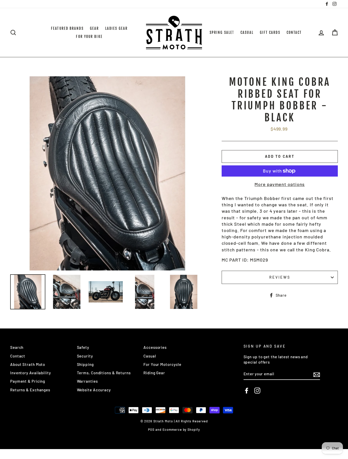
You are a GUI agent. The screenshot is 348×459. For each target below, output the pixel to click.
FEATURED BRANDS (67, 28)
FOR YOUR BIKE (89, 36)
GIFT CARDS (270, 32)
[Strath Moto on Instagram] (257, 391)
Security (85, 356)
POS (151, 429)
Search (16, 347)
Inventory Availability (30, 372)
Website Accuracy (94, 390)
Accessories (155, 347)
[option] (107, 173)
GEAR (94, 28)
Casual (149, 356)
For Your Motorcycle (162, 364)
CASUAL (246, 32)
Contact (17, 356)
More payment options (280, 184)
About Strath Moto (27, 364)
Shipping (85, 364)
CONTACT (294, 32)
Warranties (87, 381)
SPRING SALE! (222, 32)
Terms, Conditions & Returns (104, 372)
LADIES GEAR (116, 28)
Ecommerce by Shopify (181, 429)
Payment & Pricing (27, 381)
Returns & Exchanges (30, 390)
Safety (83, 347)
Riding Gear (154, 372)
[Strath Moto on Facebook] (247, 391)
